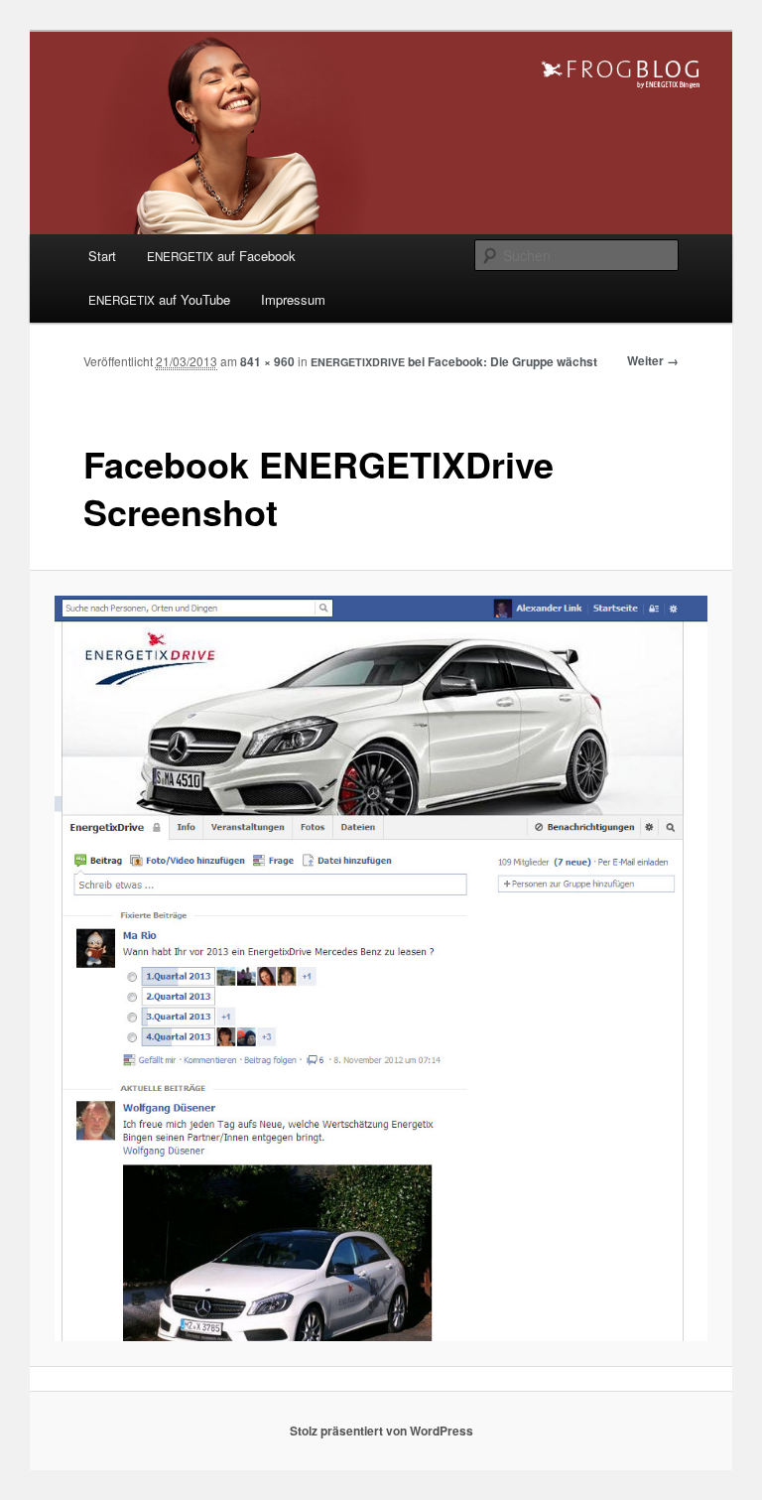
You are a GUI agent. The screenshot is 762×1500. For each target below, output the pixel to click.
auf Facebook (221, 255)
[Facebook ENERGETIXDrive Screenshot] (381, 969)
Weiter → (653, 360)
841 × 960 (267, 361)
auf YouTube (159, 299)
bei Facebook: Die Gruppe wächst (454, 361)
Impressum (293, 299)
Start (102, 255)
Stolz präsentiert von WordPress (381, 1430)
